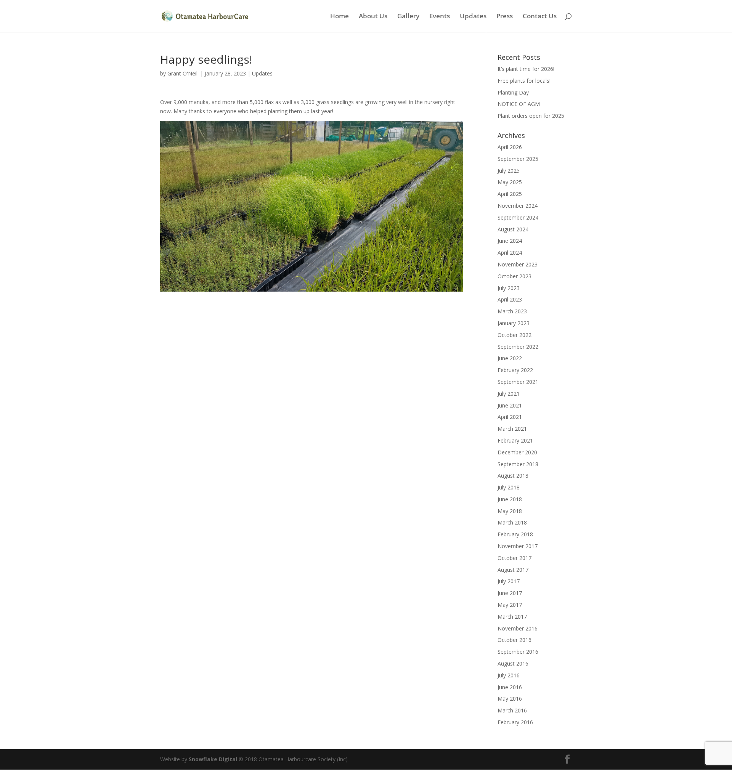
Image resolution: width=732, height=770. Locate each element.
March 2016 (512, 710)
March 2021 (512, 428)
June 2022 (510, 358)
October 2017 (514, 557)
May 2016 (510, 698)
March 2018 (512, 522)
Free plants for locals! (524, 80)
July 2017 (509, 581)
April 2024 (510, 252)
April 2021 (510, 416)
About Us (373, 16)
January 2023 (514, 323)
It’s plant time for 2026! (526, 68)
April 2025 (510, 193)
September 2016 (518, 651)
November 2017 (518, 546)
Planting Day (513, 92)
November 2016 (518, 628)
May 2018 (510, 511)
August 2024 (513, 229)
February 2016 (515, 722)
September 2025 (518, 158)
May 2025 (510, 182)
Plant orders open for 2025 (531, 115)
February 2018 (515, 534)
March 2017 (512, 616)
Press (504, 16)
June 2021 (510, 405)
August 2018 (513, 475)
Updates (473, 16)
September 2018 (518, 464)
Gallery (408, 16)
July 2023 (509, 288)
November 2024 (518, 205)
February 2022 (515, 370)
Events (439, 16)
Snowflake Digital (213, 759)
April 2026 (510, 147)
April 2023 (510, 299)
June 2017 (510, 593)
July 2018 (509, 487)
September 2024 (518, 217)
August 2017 (513, 569)
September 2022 (518, 346)
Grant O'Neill (183, 73)
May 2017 (510, 604)
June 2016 (510, 687)
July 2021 (509, 393)
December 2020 (517, 452)
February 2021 (515, 440)
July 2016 (509, 675)
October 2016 (514, 639)
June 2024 (510, 240)
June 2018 (510, 499)
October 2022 (514, 334)
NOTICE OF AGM (519, 103)
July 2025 (509, 170)
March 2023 (512, 311)
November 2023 (518, 264)
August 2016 (513, 663)
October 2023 (514, 276)
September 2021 (518, 381)
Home (339, 16)
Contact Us (540, 16)
